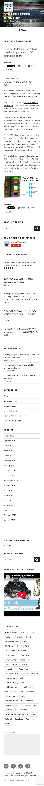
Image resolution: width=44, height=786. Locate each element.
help (7, 664)
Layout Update (11, 673)
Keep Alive (23, 669)
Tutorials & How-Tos (12, 421)
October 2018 (10, 475)
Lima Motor (33, 673)
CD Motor (9, 646)
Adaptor (32, 632)
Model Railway (27, 692)
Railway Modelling (13, 705)
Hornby (15, 664)
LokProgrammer (12, 687)
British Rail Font (12, 642)
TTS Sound (32, 714)
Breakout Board (24, 637)
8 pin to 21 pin (11, 632)
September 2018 (11, 480)
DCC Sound (10, 651)
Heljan (31, 660)
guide (22, 660)
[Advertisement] (22, 744)
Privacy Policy (9, 773)
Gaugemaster (11, 660)
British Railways (28, 642)
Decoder (22, 651)
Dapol (19, 646)
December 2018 (11, 470)
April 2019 (8, 451)
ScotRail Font (10, 710)
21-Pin (23, 632)
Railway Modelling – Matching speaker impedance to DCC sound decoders (20, 52)
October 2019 (10, 441)
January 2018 (9, 520)
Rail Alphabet (27, 701)
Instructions (10, 669)
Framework (25, 655)
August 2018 (9, 485)
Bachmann (9, 637)
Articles (7, 396)
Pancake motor (11, 701)
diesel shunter (11, 655)
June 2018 (8, 495)
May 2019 (8, 446)
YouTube (30, 719)
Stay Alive (24, 710)
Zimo (7, 723)
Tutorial (8, 719)
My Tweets (8, 545)
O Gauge (25, 696)
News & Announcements (14, 416)
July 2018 (8, 490)
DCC (27, 646)
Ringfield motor (30, 705)
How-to (25, 664)
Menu (23, 30)
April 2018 (8, 505)
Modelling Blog (10, 411)
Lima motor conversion (15, 678)
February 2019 (10, 461)
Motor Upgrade (11, 696)
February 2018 (10, 515)
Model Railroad (11, 692)
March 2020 (9, 436)
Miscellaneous (10, 406)
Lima (23, 673)
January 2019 (9, 466)
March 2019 (9, 456)
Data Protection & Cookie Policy (16, 780)
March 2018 (9, 510)
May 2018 (8, 500)
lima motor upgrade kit (15, 682)
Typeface (19, 719)
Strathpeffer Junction (17, 16)
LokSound (26, 687)
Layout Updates (10, 401)
